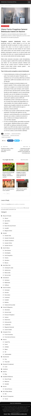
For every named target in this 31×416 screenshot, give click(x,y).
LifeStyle (7, 346)
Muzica (6, 262)
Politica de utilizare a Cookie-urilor (19, 414)
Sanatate (7, 384)
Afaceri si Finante (7, 215)
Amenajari (7, 290)
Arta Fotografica (8, 255)
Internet (4, 371)
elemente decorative (5, 135)
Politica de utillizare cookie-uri (14, 410)
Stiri (6, 393)
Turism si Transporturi (8, 396)
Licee (6, 366)
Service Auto (8, 275)
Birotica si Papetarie (9, 314)
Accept (5, 414)
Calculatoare (6, 277)
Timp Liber (7, 361)
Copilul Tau (7, 342)
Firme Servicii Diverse (10, 337)
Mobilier (7, 302)
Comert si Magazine (7, 307)
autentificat (9, 204)
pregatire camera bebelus (6, 137)
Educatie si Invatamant (8, 364)
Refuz (9, 414)
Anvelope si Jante (9, 267)
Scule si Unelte (8, 329)
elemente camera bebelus (16, 133)
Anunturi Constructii (9, 238)
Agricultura (7, 220)
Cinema (6, 257)
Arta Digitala (7, 253)
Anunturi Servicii (8, 245)
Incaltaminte (8, 324)
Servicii (4, 386)
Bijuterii (6, 223)
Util (5, 351)
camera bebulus (7, 133)
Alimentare (7, 309)
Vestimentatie (8, 354)
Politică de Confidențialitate (19, 412)
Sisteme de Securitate (10, 304)
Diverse (4, 339)
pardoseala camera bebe (15, 135)
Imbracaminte (8, 322)
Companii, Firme (7, 332)
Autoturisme (8, 270)
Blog (6, 374)
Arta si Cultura (6, 248)
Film (6, 359)
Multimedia (7, 282)
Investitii (7, 228)
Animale (7, 292)
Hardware (7, 280)
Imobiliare (5, 369)
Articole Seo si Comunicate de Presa (8, 1)
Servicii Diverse (8, 389)
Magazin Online (8, 230)
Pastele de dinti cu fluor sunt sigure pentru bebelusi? (7, 150)
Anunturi (5, 233)
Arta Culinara (8, 250)
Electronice (7, 319)
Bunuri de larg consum (10, 225)
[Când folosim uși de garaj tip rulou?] (22, 183)
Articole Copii (8, 312)
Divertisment (6, 356)
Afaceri (6, 218)
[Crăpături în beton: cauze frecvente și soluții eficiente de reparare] (22, 167)
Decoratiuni (7, 295)
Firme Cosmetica (9, 334)
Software (7, 285)
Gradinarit (7, 297)
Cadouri (7, 317)
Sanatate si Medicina (8, 376)
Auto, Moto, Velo (7, 265)
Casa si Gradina (5, 26)
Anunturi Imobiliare (9, 240)
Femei (6, 344)
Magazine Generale (9, 327)
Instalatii (7, 300)
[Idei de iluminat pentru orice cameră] (9, 183)
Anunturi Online (8, 243)
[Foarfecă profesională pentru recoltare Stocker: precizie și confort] (9, 167)
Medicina (7, 381)
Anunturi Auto (8, 235)
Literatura (7, 260)
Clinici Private (8, 379)
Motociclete (7, 272)
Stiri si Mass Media (7, 391)
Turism (6, 398)
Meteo (6, 349)
